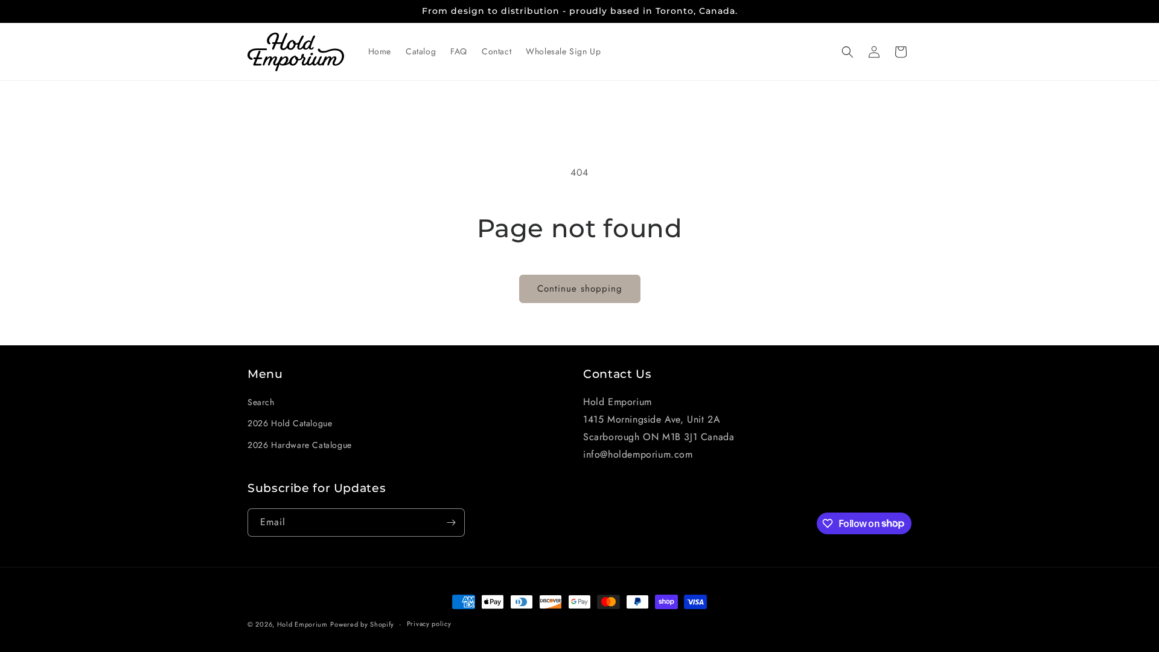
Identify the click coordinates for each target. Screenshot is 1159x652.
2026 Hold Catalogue (289, 423)
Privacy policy (429, 623)
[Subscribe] (451, 522)
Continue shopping (579, 288)
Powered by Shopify (362, 624)
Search (261, 402)
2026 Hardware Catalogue (299, 445)
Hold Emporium (302, 624)
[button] (847, 52)
